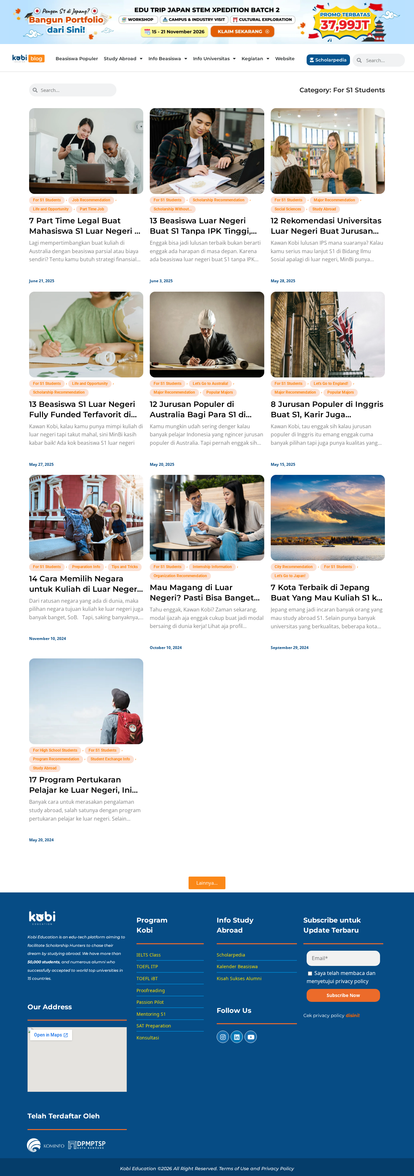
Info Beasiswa (164, 59)
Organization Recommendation (180, 576)
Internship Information (212, 567)
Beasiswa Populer (77, 59)
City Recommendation (294, 567)
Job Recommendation (91, 200)
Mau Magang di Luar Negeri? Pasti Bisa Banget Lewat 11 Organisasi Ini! (202, 598)
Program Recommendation (56, 759)
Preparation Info (86, 567)
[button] (207, 883)
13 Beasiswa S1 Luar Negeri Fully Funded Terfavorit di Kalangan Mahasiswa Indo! (82, 414)
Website (285, 59)
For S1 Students (47, 200)
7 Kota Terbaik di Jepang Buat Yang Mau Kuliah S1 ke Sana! (326, 598)
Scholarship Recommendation (219, 200)
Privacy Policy (277, 1168)
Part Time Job (92, 209)
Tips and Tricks (125, 567)
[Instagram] (223, 1037)
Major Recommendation (334, 200)
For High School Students (55, 750)
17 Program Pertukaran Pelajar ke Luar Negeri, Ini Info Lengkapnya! (80, 790)
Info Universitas (211, 59)
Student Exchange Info (110, 759)
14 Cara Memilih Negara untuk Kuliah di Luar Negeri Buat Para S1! (84, 589)
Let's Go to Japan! (290, 576)
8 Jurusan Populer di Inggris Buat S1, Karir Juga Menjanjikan (327, 414)
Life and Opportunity (51, 209)
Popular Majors (219, 392)
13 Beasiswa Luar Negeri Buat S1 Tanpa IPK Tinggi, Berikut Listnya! (200, 231)
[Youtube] (251, 1037)
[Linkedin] (237, 1037)
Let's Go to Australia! (210, 383)
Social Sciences (288, 209)
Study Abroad (120, 59)
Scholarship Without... (173, 209)
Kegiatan (252, 59)
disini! (353, 1015)
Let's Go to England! (331, 383)
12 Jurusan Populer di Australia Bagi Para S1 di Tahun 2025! (198, 414)
